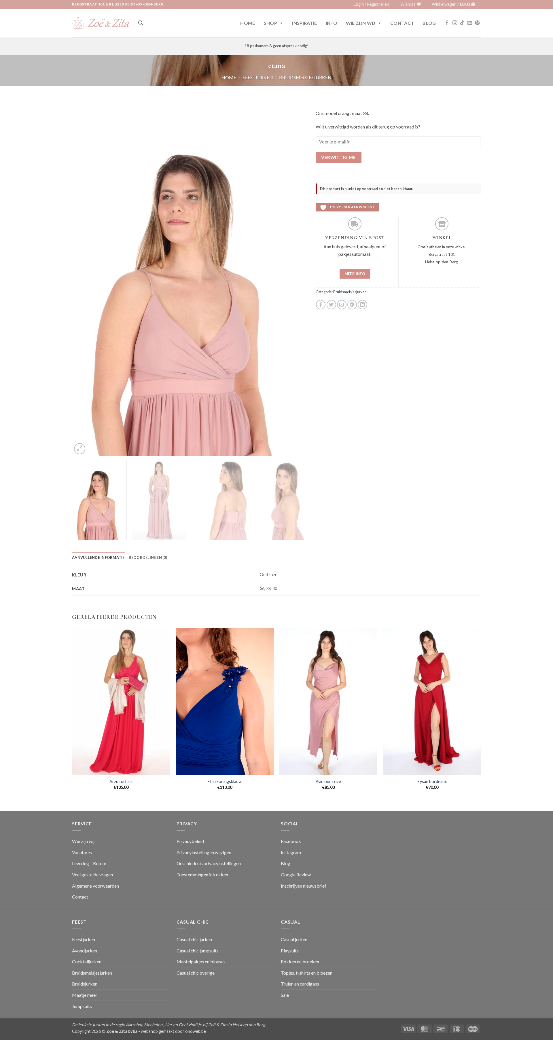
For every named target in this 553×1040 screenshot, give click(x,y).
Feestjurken (258, 77)
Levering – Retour (89, 863)
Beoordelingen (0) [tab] (148, 557)
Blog (429, 23)
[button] (371, 4)
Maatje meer (84, 995)
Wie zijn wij (360, 23)
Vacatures (82, 852)
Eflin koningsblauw (225, 781)
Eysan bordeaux (432, 781)
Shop (270, 23)
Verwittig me (338, 157)
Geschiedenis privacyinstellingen (209, 863)
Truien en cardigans (300, 983)
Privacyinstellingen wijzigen (204, 852)
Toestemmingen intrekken (202, 874)
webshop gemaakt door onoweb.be (173, 1031)
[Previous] (84, 279)
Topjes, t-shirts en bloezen (306, 972)
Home (247, 23)
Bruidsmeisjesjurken (305, 77)
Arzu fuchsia (120, 781)
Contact (402, 23)
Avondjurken (84, 950)
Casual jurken (294, 939)
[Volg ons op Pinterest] (477, 23)
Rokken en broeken (300, 961)
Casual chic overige (196, 972)
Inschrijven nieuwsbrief (303, 885)
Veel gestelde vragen (92, 874)
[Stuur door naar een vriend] (341, 304)
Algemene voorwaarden (95, 885)
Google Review (296, 874)
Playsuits (290, 950)
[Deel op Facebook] (320, 304)
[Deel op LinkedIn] (362, 304)
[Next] (295, 279)
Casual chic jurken (194, 939)
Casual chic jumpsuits (198, 950)
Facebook (291, 841)
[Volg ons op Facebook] (447, 23)
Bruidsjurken (84, 983)
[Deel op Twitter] (331, 304)
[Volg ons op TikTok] (462, 23)
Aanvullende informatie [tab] (98, 557)
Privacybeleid (190, 841)
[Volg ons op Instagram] (454, 23)
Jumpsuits (82, 1006)
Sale (285, 995)
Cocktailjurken (86, 961)
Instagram (291, 852)
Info (331, 23)
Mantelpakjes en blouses (201, 961)
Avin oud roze (328, 781)
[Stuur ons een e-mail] (469, 23)
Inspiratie (304, 23)
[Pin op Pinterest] (352, 304)
